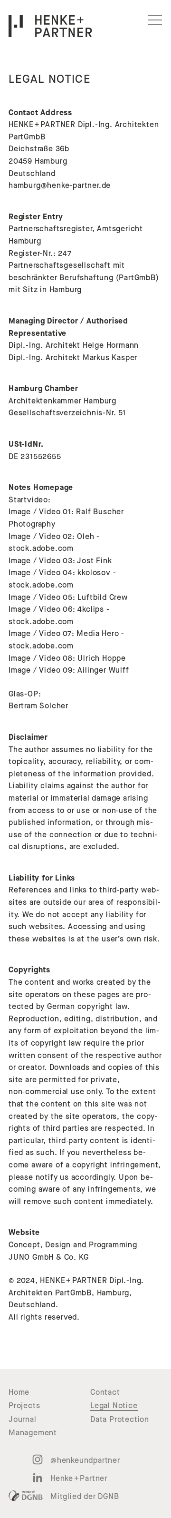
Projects (24, 1405)
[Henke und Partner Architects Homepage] (50, 26)
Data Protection (119, 1419)
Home (19, 1392)
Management (33, 1433)
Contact (105, 1392)
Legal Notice (114, 1405)
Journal (23, 1419)
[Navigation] (154, 20)
